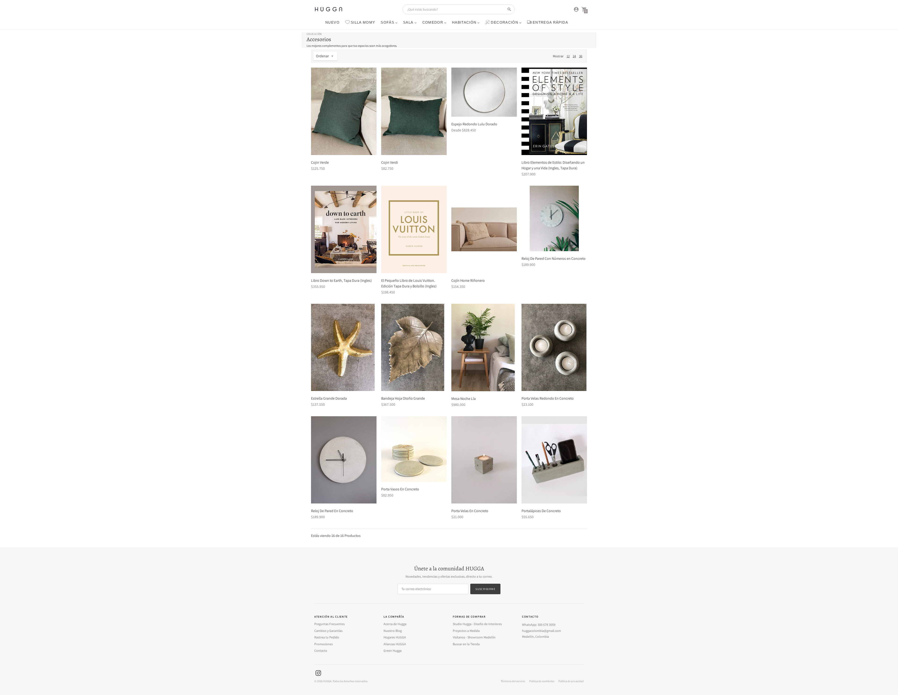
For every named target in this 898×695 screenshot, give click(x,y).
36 (580, 56)
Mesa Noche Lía (463, 398)
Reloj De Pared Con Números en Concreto (553, 258)
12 (568, 56)
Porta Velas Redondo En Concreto (547, 398)
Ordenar (322, 56)
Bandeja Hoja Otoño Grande (403, 398)
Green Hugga (393, 650)
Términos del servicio (513, 681)
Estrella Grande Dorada (329, 398)
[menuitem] (332, 22)
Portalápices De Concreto (541, 510)
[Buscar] (509, 9)
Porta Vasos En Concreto (400, 489)
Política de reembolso (541, 681)
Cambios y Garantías (328, 631)
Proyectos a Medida (466, 631)
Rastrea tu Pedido (326, 637)
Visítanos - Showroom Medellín (474, 637)
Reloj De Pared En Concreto (332, 510)
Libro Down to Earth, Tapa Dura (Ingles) (341, 280)
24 (574, 56)
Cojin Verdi (389, 162)
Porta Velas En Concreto (469, 510)
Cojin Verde (320, 162)
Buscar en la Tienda (466, 644)
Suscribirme (485, 589)
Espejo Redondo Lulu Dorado (474, 124)
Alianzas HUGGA (395, 644)
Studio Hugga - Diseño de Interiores (477, 624)
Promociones (323, 644)
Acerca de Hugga (395, 624)
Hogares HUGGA (395, 637)
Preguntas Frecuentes (329, 624)
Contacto (320, 650)
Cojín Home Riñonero (468, 280)
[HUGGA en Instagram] (318, 672)
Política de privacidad (571, 681)
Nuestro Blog (393, 631)
